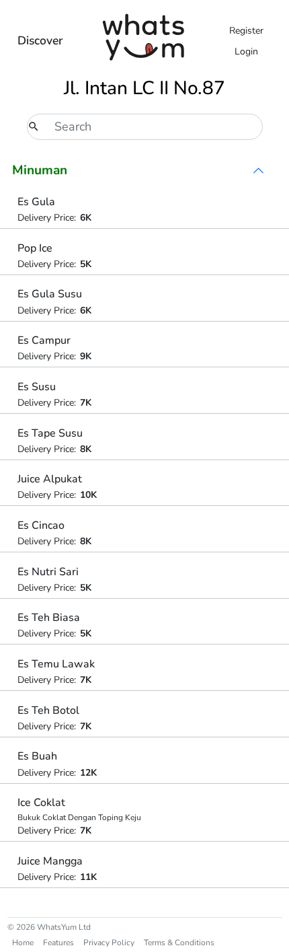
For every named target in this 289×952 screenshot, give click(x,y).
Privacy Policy (108, 942)
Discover (40, 40)
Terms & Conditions (179, 942)
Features (58, 942)
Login (246, 51)
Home (23, 942)
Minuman (39, 170)
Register (246, 30)
